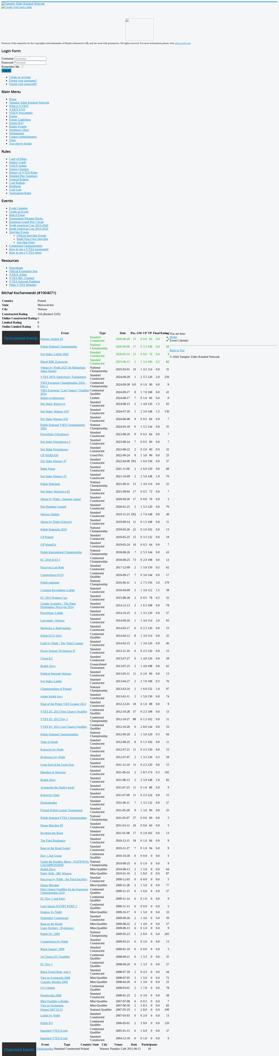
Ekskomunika (48, 802)
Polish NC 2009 (50, 934)
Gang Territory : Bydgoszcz (57, 928)
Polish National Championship (58, 346)
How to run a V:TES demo (25, 252)
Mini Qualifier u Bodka (54, 1001)
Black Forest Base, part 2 (55, 971)
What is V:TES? (19, 106)
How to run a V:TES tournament (28, 249)
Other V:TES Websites (22, 284)
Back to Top (177, 350)
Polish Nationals (50, 484)
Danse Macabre (49, 885)
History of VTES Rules (23, 172)
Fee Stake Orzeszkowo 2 (55, 441)
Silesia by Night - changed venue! (60, 499)
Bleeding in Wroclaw (53, 772)
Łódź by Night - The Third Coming (61, 643)
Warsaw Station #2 (51, 339)
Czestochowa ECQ (52, 575)
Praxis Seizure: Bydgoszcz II (57, 650)
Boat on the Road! (51, 923)
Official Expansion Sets (23, 271)
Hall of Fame (17, 215)
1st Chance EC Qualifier (55, 956)
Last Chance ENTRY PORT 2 (58, 906)
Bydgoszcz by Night (52, 757)
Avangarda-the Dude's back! (57, 787)
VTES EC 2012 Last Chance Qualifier (63, 726)
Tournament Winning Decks (26, 218)
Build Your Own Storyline (32, 239)
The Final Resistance (52, 840)
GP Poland (46, 537)
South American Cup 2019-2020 (28, 228)
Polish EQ (46, 1023)
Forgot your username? (23, 80)
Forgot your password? (23, 84)
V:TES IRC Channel (21, 278)
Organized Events (19, 1049)
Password (8, 62)
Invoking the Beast (51, 833)
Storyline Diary (26, 242)
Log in (6, 70)
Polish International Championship (61, 552)
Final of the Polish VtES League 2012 (63, 704)
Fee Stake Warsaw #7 (53, 461)
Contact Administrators (23, 136)
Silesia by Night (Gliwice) (56, 521)
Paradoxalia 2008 (50, 995)
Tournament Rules (20, 193)
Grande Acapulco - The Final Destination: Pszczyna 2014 (58, 605)
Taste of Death (49, 742)
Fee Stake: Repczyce (52, 403)
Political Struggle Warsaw (55, 673)
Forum (13, 116)
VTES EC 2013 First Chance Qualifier (63, 711)
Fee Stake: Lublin (51, 681)
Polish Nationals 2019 (53, 529)
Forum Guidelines (20, 119)
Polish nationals (49, 582)
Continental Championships (25, 245)
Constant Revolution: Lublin (57, 590)
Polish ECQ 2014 (51, 635)
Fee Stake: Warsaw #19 (54, 411)
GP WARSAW (49, 455)
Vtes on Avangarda (51, 1005)
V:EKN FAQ (17, 109)
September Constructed (54, 918)
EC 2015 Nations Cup (53, 597)
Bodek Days (47, 666)
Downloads (16, 267)
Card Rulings (17, 182)
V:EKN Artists (18, 274)
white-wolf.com (183, 43)
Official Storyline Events (31, 235)
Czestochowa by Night (54, 941)
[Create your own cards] (17, 7)
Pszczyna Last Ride (52, 567)
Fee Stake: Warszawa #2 (55, 491)
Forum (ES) (16, 123)
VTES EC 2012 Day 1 (54, 719)
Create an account (20, 77)
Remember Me (10, 66)
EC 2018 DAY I (50, 559)
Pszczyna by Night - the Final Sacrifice (63, 879)
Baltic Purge (47, 468)
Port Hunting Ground (53, 506)
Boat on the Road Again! (55, 848)
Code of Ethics (18, 159)
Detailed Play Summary (23, 176)
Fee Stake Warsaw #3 (53, 476)
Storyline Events (19, 232)
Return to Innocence (52, 398)
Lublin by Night (50, 1015)
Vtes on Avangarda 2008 (55, 977)
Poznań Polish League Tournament (61, 810)
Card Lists (15, 189)
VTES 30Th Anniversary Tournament (63, 376)
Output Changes (19, 169)
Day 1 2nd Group (51, 855)
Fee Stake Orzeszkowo (54, 449)
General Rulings (19, 179)
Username (8, 58)
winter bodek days (51, 696)
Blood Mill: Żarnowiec (54, 361)
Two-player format (20, 143)
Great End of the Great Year (57, 764)
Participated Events (21, 337)
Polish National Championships (59, 734)
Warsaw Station (49, 514)
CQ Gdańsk (47, 987)
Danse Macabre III (51, 825)
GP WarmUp (48, 544)
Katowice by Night (51, 749)
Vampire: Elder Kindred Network (29, 102)
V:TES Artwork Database (24, 281)
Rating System (18, 126)
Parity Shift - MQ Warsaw (56, 873)
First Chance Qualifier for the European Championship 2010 (64, 891)
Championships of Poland (55, 688)
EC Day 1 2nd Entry (52, 898)
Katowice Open (49, 795)
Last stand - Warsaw (52, 620)
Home (13, 99)
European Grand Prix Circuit (26, 221)
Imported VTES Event (54, 1030)
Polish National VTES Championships (63, 817)
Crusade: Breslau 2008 (54, 982)
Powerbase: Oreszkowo (54, 434)
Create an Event (18, 211)
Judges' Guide (17, 162)
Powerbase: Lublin (51, 613)
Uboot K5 (46, 658)
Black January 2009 (52, 949)
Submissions (16, 133)
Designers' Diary (19, 129)
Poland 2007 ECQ (51, 1009)
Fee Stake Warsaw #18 (54, 419)
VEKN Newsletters (21, 112)
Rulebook (15, 186)
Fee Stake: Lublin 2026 (54, 354)
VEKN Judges (18, 165)
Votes (12, 140)
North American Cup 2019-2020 (28, 225)
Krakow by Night (51, 912)
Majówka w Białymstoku (55, 628)
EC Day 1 (46, 964)
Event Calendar (18, 208)
